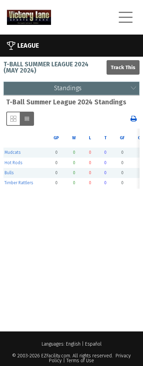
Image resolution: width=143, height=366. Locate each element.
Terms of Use (80, 361)
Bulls (9, 172)
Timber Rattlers (19, 182)
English (73, 344)
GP (56, 137)
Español (93, 344)
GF (122, 137)
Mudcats (12, 152)
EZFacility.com (55, 356)
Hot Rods (13, 162)
